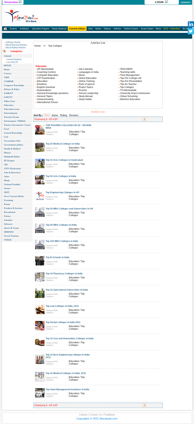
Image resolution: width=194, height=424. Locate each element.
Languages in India (88, 72)
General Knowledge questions (52, 93)
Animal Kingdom (14, 59)
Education (42, 81)
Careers (83, 414)
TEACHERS (126, 69)
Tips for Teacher (128, 84)
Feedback (109, 414)
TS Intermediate (128, 90)
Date (46, 115)
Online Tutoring (86, 81)
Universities (11, 2)
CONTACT (186, 2)
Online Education (87, 78)
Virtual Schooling (129, 96)
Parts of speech (86, 84)
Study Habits (85, 99)
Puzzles (82, 90)
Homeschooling (45, 99)
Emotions (42, 84)
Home (37, 46)
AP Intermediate (45, 69)
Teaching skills (127, 72)
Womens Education (130, 99)
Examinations (44, 90)
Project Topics (85, 87)
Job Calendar (85, 69)
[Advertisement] (98, 55)
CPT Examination (46, 78)
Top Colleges (127, 87)
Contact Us (95, 414)
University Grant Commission (135, 93)
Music (81, 75)
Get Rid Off (12, 62)
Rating (63, 115)
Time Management (129, 75)
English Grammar (46, 87)
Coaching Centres (46, 72)
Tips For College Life (131, 78)
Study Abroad (85, 96)
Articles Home (13, 42)
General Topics (45, 96)
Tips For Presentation (131, 81)
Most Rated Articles (16, 47)
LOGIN (160, 2)
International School (47, 102)
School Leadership (88, 93)
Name (55, 115)
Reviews (73, 115)
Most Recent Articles (16, 45)
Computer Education (47, 75)
